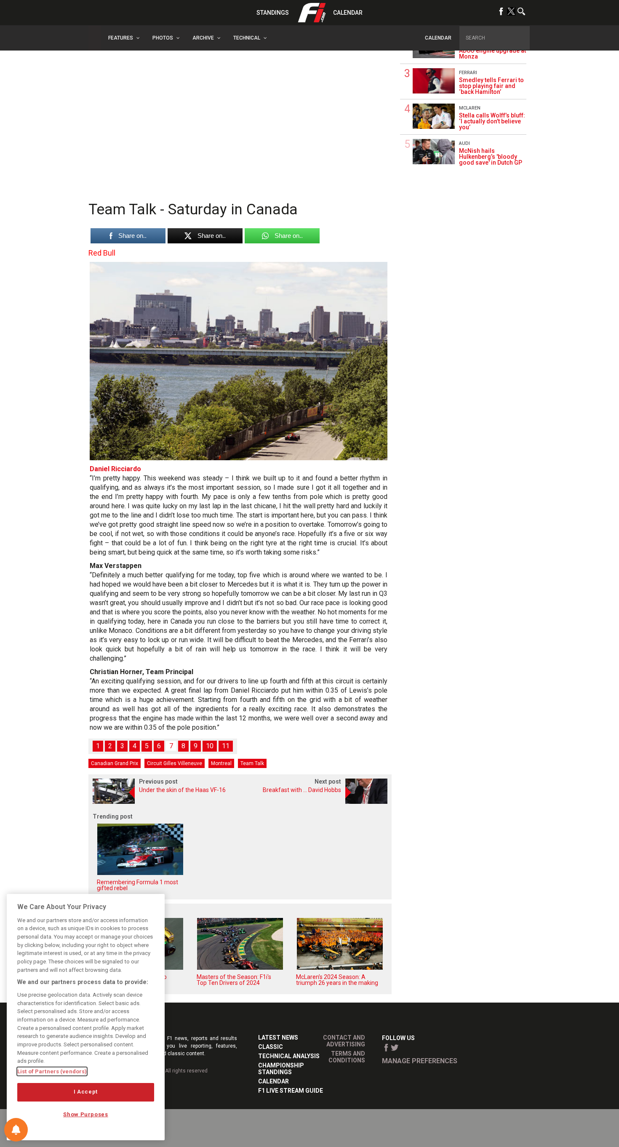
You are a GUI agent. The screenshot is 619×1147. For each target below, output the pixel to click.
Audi (464, 143)
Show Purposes (85, 1114)
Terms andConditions (346, 1057)
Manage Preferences (419, 1061)
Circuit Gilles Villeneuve (174, 763)
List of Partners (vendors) (52, 1071)
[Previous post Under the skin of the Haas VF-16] (164, 802)
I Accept (86, 1092)
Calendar (348, 12)
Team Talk (252, 763)
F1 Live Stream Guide (290, 1090)
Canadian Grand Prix (114, 763)
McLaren (469, 108)
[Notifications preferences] (16, 1130)
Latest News (278, 1037)
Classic (270, 1046)
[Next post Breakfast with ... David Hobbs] (315, 802)
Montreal (221, 763)
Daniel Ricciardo (115, 469)
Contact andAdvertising (344, 1041)
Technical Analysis (289, 1056)
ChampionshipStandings (281, 1068)
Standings (272, 12)
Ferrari (468, 72)
